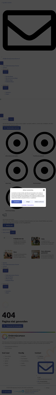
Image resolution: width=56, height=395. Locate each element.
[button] (44, 190)
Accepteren (16, 201)
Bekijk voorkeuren (39, 201)
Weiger (28, 201)
